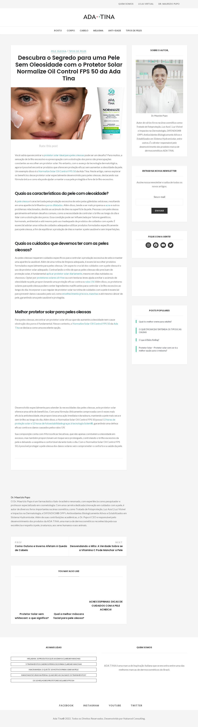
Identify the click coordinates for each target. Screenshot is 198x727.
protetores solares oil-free (51, 277)
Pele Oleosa (58, 51)
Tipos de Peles (134, 30)
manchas (94, 293)
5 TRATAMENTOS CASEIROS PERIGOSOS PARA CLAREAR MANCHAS (54, 664)
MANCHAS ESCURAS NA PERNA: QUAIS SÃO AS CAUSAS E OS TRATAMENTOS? (53, 675)
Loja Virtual (145, 3)
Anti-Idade (114, 30)
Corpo (71, 30)
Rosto (58, 30)
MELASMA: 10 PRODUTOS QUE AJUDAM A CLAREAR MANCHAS (53, 658)
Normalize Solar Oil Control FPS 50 (57, 171)
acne (108, 205)
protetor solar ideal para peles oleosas (64, 155)
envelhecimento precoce (75, 293)
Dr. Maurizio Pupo (169, 3)
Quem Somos (125, 3)
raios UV (89, 281)
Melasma (98, 30)
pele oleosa (23, 201)
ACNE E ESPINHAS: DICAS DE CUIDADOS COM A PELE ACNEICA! (106, 605)
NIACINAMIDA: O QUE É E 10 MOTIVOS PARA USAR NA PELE (54, 669)
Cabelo (84, 30)
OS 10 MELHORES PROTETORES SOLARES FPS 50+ (53, 680)
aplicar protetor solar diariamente (64, 273)
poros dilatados (54, 205)
